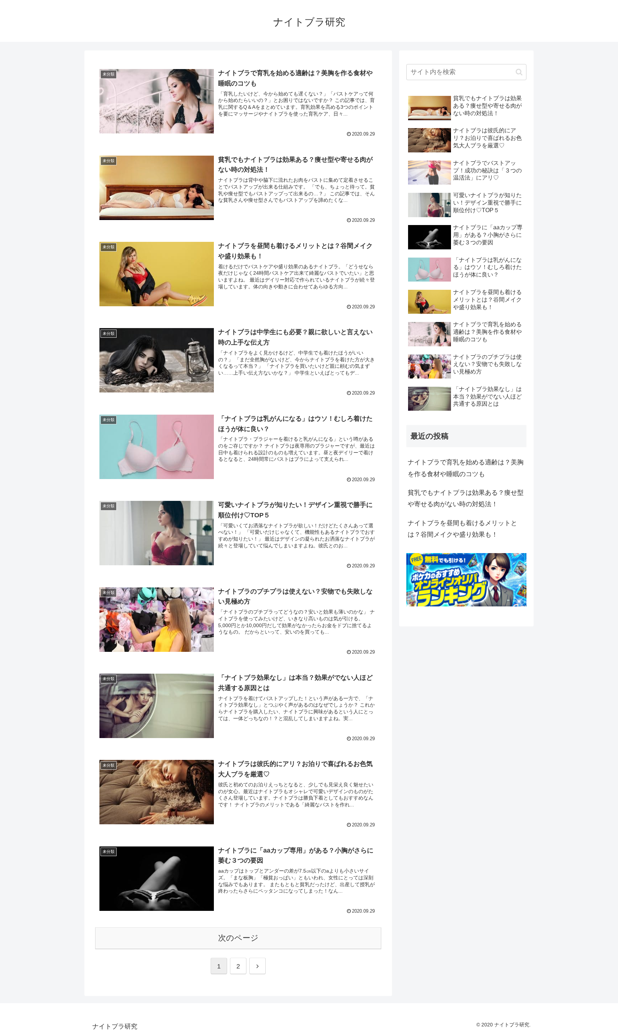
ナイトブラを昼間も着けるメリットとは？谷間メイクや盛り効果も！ (462, 528)
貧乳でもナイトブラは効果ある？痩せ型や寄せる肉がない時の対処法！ (466, 498)
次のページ (238, 937)
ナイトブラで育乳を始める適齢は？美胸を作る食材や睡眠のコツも (466, 468)
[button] (519, 72)
